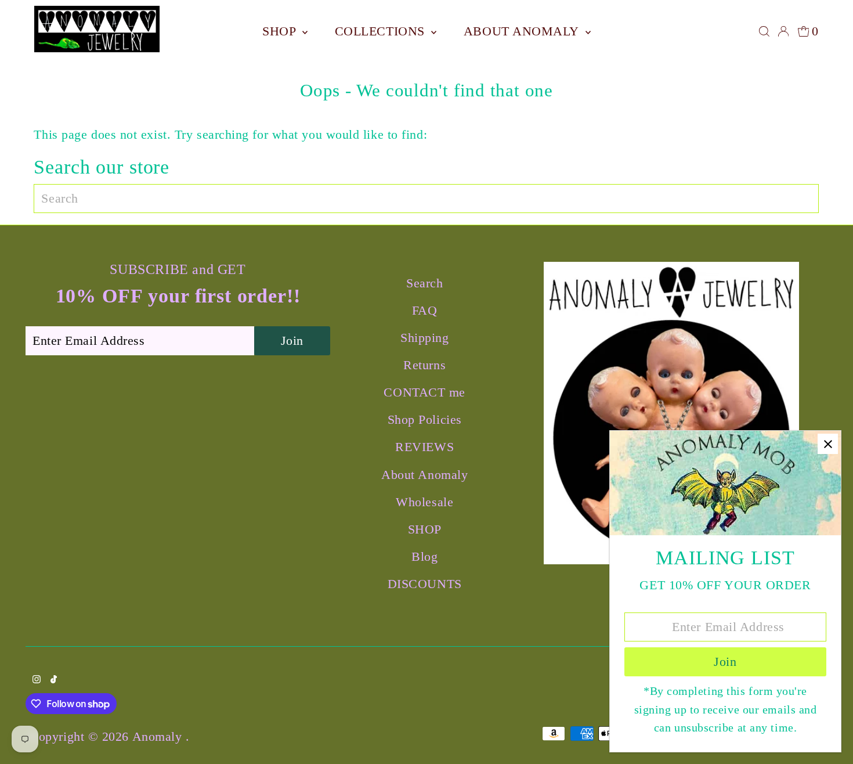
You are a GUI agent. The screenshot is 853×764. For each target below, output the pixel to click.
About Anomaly (523, 31)
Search (424, 283)
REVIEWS (424, 446)
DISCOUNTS (425, 583)
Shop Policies (425, 419)
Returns (424, 365)
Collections (382, 31)
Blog (424, 556)
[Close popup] (828, 444)
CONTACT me (424, 392)
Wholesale (424, 502)
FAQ (425, 310)
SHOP (280, 31)
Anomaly (159, 736)
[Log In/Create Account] (783, 31)
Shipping (424, 337)
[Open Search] (764, 31)
